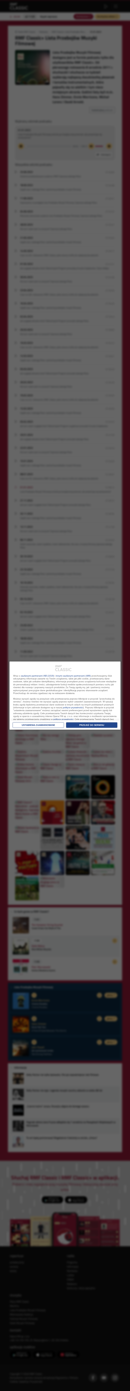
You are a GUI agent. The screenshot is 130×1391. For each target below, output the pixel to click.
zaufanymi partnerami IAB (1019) (37, 675)
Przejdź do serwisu (91, 725)
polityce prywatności (73, 707)
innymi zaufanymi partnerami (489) (73, 675)
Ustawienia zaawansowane (38, 725)
